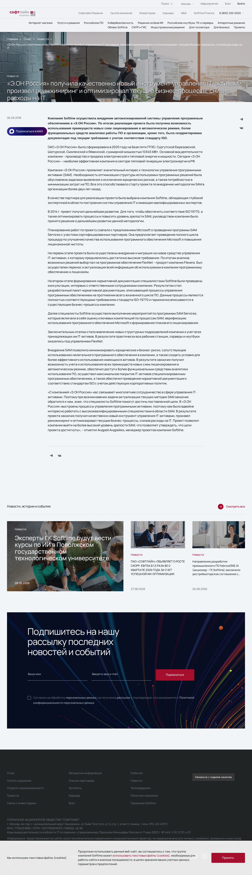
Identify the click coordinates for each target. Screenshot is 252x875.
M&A (184, 13)
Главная (12, 39)
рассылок (123, 698)
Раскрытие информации (85, 773)
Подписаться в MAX (29, 131)
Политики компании (144, 796)
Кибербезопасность (120, 23)
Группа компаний (121, 13)
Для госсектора (199, 27)
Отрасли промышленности (25, 788)
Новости (43, 39)
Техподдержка (140, 788)
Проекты (239, 27)
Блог (228, 4)
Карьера (168, 13)
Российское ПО (93, 23)
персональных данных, (81, 698)
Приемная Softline (143, 803)
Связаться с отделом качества (213, 777)
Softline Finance (204, 13)
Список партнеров (81, 781)
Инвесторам (147, 13)
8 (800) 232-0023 (230, 13)
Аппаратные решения (231, 23)
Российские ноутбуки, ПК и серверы (190, 23)
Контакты (75, 788)
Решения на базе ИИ (150, 23)
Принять (228, 858)
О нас (27, 39)
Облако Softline (117, 27)
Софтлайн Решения (90, 13)
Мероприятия (209, 4)
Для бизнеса (221, 27)
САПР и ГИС (139, 27)
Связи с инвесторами (21, 803)
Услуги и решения (68, 23)
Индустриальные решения (168, 27)
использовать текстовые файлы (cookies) (141, 855)
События (137, 773)
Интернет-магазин (41, 23)
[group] (65, 556)
